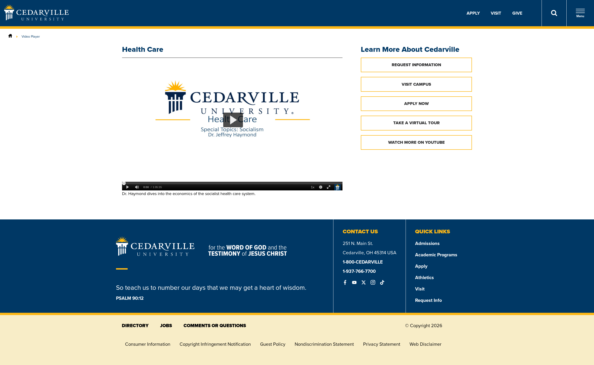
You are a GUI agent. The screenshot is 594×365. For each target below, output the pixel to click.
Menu (580, 16)
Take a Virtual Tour (416, 123)
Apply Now (416, 104)
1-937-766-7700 (359, 271)
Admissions (427, 243)
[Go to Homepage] (36, 19)
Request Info (428, 300)
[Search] (554, 13)
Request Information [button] (416, 65)
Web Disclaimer (426, 344)
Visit (496, 13)
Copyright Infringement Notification (215, 344)
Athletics (424, 277)
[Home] (10, 36)
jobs (166, 325)
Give (517, 13)
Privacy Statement (381, 344)
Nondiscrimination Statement (324, 344)
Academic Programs (436, 254)
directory (135, 325)
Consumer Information (147, 344)
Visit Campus (416, 84)
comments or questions (215, 325)
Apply (473, 13)
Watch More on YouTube (416, 142)
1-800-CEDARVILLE (363, 261)
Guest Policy (272, 344)
